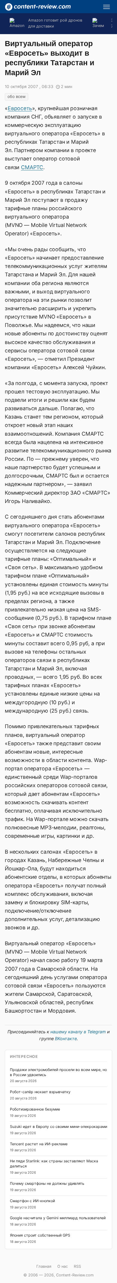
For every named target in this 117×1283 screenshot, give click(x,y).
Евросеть (20, 108)
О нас (62, 1266)
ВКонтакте (66, 1038)
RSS (77, 1266)
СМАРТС (32, 167)
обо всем (17, 96)
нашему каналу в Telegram (78, 1031)
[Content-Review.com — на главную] (38, 7)
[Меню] (106, 7)
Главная (43, 1266)
